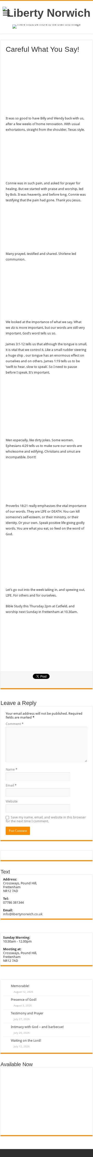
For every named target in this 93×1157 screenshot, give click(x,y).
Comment (15, 724)
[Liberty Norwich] (46, 12)
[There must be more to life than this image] (46, 26)
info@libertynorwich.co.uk (22, 914)
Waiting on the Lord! (26, 1040)
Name (11, 769)
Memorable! (20, 986)
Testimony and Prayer (27, 1013)
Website (12, 801)
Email (11, 785)
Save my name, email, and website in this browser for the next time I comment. (46, 819)
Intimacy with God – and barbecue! (37, 1027)
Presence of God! (24, 999)
